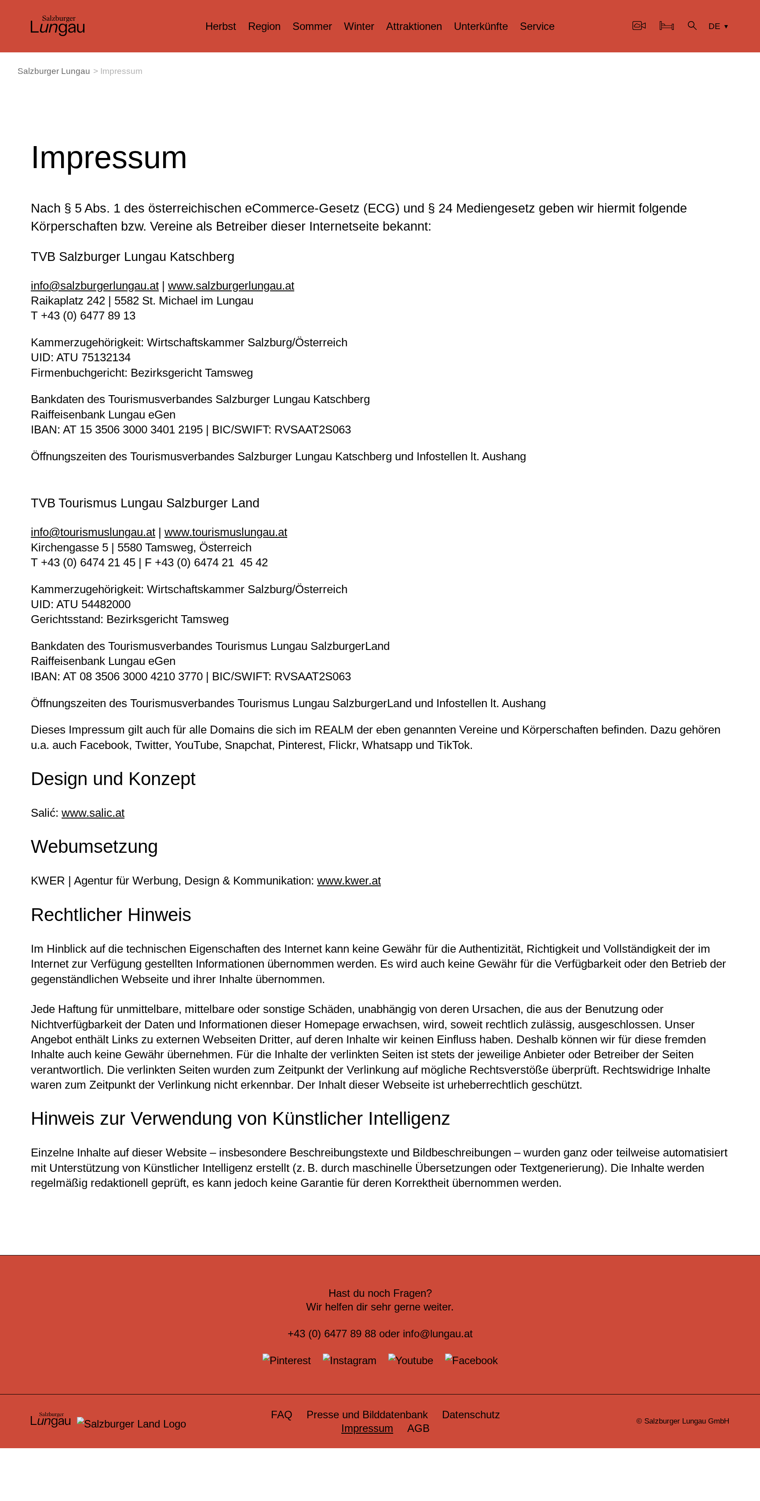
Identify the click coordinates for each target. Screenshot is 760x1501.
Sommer (312, 26)
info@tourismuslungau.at (93, 532)
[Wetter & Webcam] (639, 26)
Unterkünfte (481, 26)
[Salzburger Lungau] (57, 32)
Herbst (220, 26)
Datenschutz (471, 1414)
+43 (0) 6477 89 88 (332, 1334)
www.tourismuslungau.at (225, 532)
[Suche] (692, 26)
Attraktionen (414, 26)
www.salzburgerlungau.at (231, 285)
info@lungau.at (438, 1334)
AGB (418, 1428)
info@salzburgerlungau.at (95, 285)
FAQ (281, 1414)
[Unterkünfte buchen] (667, 26)
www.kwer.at (349, 880)
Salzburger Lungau (54, 71)
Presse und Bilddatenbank (367, 1414)
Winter (359, 26)
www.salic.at (93, 812)
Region (264, 26)
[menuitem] (221, 26)
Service (537, 26)
